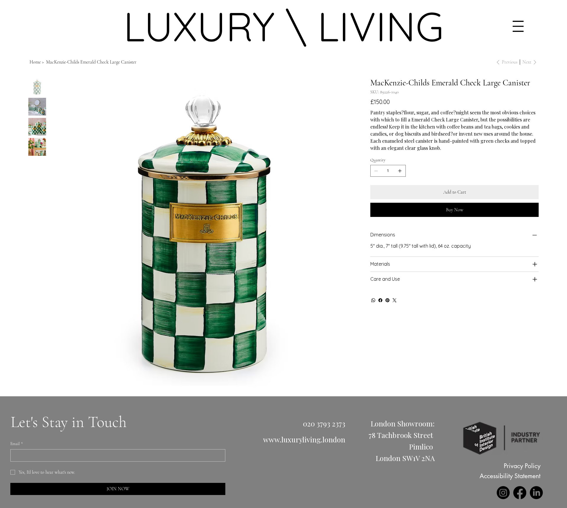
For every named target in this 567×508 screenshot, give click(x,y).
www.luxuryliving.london (304, 439)
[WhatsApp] (373, 300)
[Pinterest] (387, 300)
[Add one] (400, 171)
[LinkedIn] (536, 492)
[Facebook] (380, 300)
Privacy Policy (522, 466)
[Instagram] (503, 492)
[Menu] (518, 26)
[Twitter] (394, 300)
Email (16, 443)
